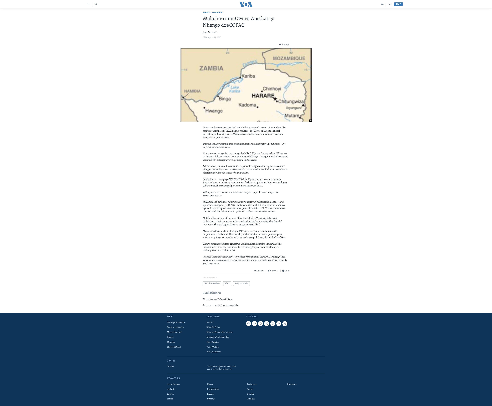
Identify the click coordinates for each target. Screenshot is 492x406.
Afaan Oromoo (173, 384)
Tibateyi (170, 367)
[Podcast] (272, 323)
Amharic (171, 389)
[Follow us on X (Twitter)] (266, 323)
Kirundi (210, 394)
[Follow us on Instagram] (260, 323)
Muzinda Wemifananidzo (218, 337)
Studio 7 (210, 322)
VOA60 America (214, 352)
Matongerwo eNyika (176, 322)
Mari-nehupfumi (174, 332)
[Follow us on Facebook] (248, 323)
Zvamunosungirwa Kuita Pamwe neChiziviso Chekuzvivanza (221, 368)
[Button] (284, 44)
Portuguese (252, 384)
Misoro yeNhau (174, 347)
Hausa (210, 384)
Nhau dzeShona (213, 327)
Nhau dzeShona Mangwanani (219, 332)
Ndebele (211, 399)
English (170, 394)
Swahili (250, 394)
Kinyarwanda (213, 389)
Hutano (170, 337)
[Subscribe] (278, 323)
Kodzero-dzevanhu (175, 327)
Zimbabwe (292, 384)
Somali (250, 389)
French (170, 399)
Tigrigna (251, 399)
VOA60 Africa (213, 342)
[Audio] (390, 4)
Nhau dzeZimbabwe (213, 13)
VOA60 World (213, 347)
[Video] (382, 4)
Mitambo (171, 342)
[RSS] (284, 323)
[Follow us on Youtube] (254, 323)
